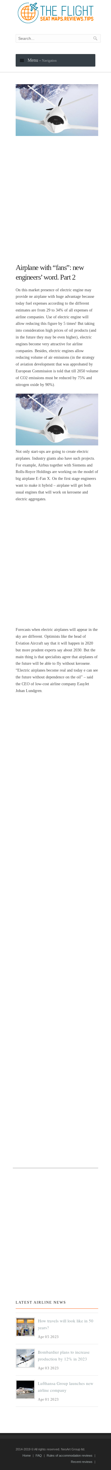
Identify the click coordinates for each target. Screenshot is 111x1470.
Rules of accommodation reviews (69, 1455)
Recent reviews (81, 1461)
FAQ (39, 1455)
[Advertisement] (55, 197)
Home (26, 1455)
